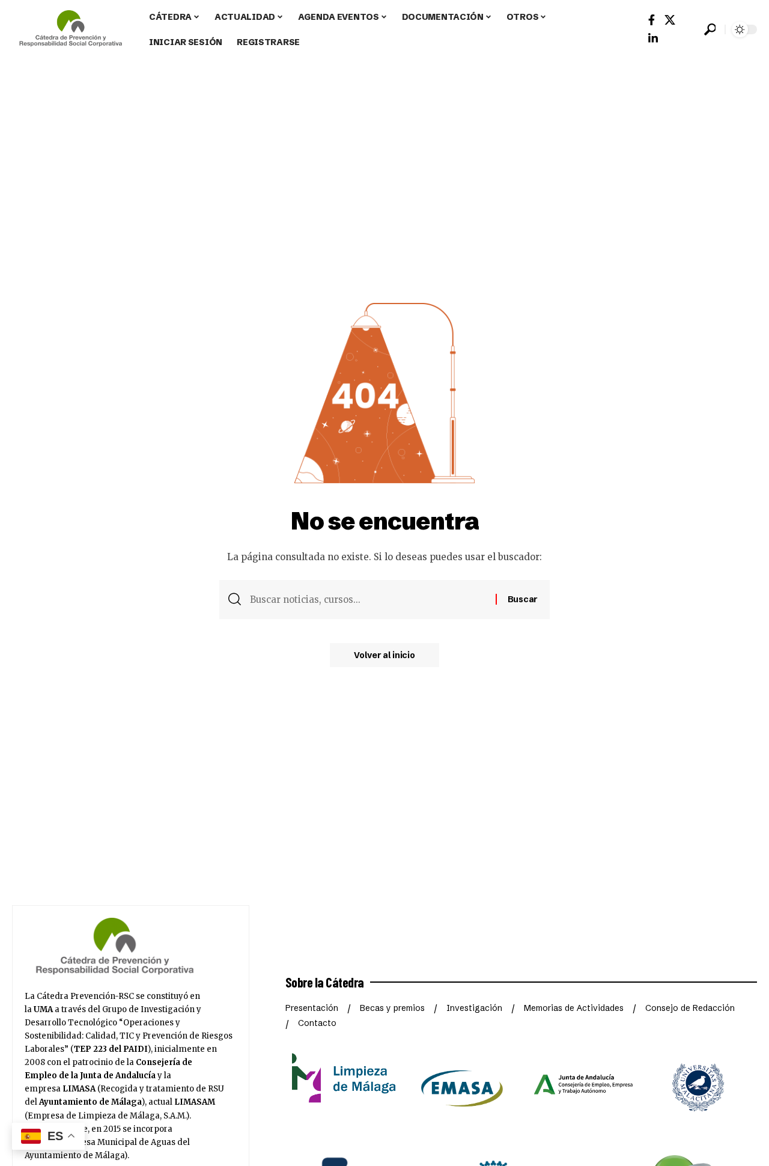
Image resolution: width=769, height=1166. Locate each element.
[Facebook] (651, 20)
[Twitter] (669, 20)
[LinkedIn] (653, 38)
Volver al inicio (384, 655)
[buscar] (710, 29)
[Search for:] (368, 600)
